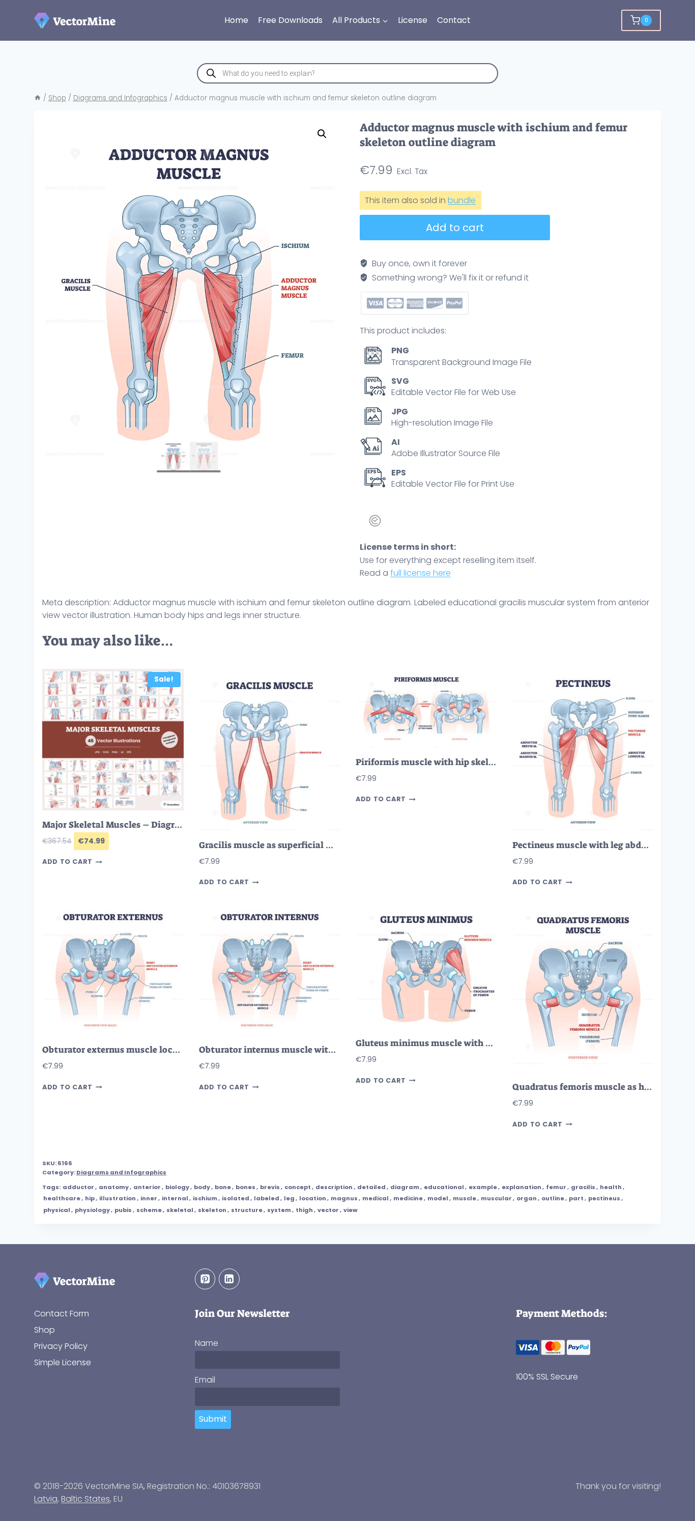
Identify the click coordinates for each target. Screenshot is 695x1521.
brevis (270, 1187)
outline (552, 1198)
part (576, 1198)
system (279, 1210)
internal (175, 1198)
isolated (235, 1198)
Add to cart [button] (67, 862)
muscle (464, 1198)
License (412, 20)
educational (444, 1187)
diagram (404, 1187)
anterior (147, 1187)
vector (328, 1210)
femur (556, 1187)
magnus (344, 1198)
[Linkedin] (229, 1279)
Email (205, 1380)
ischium (205, 1198)
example (483, 1187)
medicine (408, 1198)
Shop (44, 1329)
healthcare (61, 1198)
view (350, 1210)
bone (223, 1187)
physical (56, 1210)
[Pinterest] (205, 1279)
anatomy (114, 1187)
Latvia (45, 1499)
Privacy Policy (61, 1345)
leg (289, 1198)
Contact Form (61, 1313)
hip (90, 1198)
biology (177, 1187)
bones (245, 1187)
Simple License (62, 1362)
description (334, 1187)
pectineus (604, 1198)
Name (206, 1343)
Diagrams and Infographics (121, 1172)
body (202, 1187)
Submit (213, 1419)
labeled (266, 1198)
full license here (420, 573)
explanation (521, 1187)
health (611, 1187)
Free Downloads (290, 20)
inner (148, 1198)
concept (297, 1187)
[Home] (37, 98)
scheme (149, 1210)
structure (247, 1210)
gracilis (583, 1187)
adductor (78, 1187)
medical (375, 1198)
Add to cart (455, 227)
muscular (496, 1198)
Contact (454, 20)
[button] (322, 134)
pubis (123, 1210)
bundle (462, 200)
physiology (92, 1210)
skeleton (212, 1210)
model (437, 1198)
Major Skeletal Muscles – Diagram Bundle (131, 825)
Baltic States (85, 1499)
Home (236, 20)
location (312, 1198)
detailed (371, 1187)
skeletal (179, 1210)
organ (526, 1198)
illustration (117, 1198)
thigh (304, 1210)
